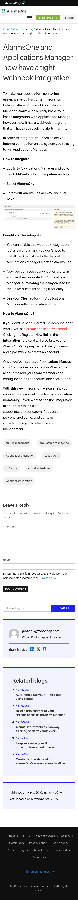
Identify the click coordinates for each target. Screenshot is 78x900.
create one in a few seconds (47, 329)
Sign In (69, 17)
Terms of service (44, 836)
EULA (26, 836)
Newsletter (41, 850)
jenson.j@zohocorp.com (40, 631)
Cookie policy (60, 843)
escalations (52, 455)
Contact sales (61, 850)
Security (65, 836)
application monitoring (54, 442)
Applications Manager (20, 455)
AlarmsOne (54, 792)
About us (13, 836)
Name (7, 560)
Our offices (39, 857)
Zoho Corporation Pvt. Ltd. (38, 886)
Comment (10, 526)
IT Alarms (11, 468)
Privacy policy (38, 843)
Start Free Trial (48, 17)
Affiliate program (19, 850)
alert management (17, 442)
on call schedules (39, 468)
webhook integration (19, 480)
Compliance (17, 843)
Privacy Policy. (48, 578)
